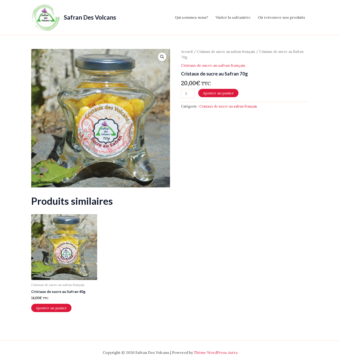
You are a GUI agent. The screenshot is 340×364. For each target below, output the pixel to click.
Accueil (187, 51)
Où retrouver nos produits (281, 17)
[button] (162, 57)
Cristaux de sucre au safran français (226, 51)
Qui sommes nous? (191, 17)
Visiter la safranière (233, 17)
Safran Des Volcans (90, 17)
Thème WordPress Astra (216, 352)
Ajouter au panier (218, 93)
